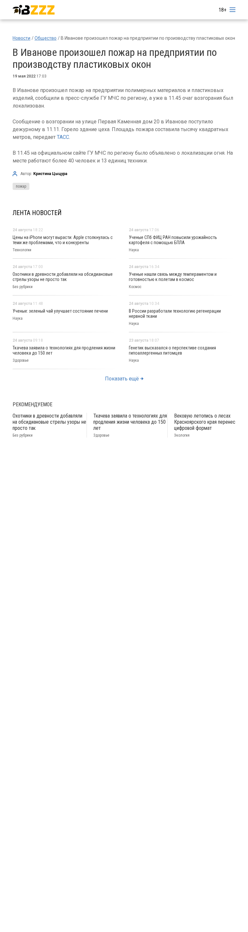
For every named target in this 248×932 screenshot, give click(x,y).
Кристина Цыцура (50, 173)
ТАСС (63, 137)
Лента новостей (37, 213)
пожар (21, 186)
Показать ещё (122, 379)
